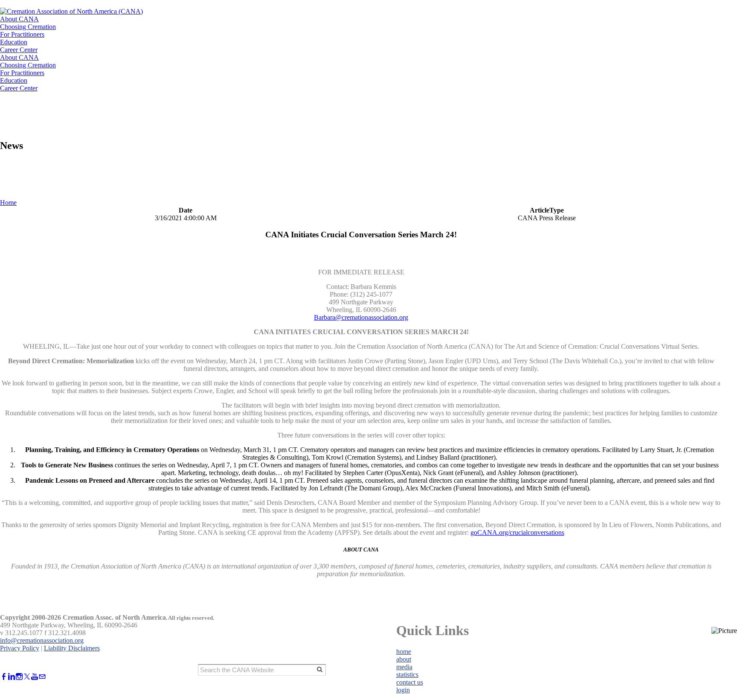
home (403, 651)
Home (8, 202)
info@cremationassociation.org (42, 640)
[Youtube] (34, 676)
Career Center (19, 49)
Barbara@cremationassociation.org (361, 317)
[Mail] (42, 676)
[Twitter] (26, 676)
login (403, 690)
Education (13, 42)
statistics (407, 674)
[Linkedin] (11, 676)
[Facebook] (3, 676)
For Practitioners (22, 34)
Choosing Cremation (28, 26)
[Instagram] (19, 676)
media (404, 667)
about (403, 659)
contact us (409, 682)
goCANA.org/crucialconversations (517, 532)
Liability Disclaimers (72, 648)
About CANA (19, 19)
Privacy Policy (19, 648)
